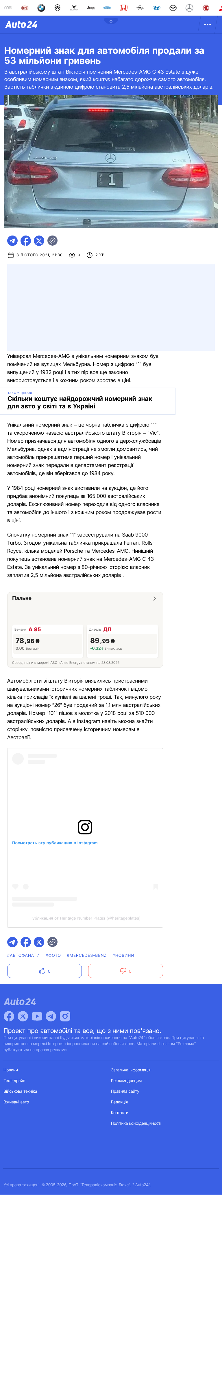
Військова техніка (20, 1091)
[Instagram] (65, 1016)
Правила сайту (125, 1091)
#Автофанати (23, 955)
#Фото (53, 955)
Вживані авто (16, 1102)
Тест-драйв (14, 1080)
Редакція (119, 1102)
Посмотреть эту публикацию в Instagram (55, 842)
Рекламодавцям (126, 1080)
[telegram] (12, 241)
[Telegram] (51, 1016)
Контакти (119, 1112)
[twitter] (39, 241)
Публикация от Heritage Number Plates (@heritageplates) (84, 918)
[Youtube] (37, 1016)
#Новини (123, 955)
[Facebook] (9, 1016)
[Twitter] (23, 1016)
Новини (11, 1070)
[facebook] (26, 241)
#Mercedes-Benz (87, 955)
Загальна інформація (131, 1070)
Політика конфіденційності (136, 1123)
